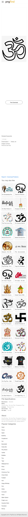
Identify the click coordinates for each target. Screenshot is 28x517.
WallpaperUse (5, 463)
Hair (3, 480)
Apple (3, 433)
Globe (3, 489)
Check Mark (5, 475)
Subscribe (4, 447)
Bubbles (4, 455)
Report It (4, 177)
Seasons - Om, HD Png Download (10, 252)
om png (4, 139)
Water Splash (5, 497)
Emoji (3, 469)
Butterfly (4, 435)
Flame (3, 430)
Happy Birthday (5, 483)
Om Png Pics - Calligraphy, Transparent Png (13, 381)
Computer (4, 492)
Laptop (3, 452)
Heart (3, 427)
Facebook (4, 506)
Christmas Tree (5, 472)
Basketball (4, 444)
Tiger (3, 461)
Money (3, 508)
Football (4, 478)
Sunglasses (5, 438)
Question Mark (5, 503)
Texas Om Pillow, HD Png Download (11, 367)
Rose (3, 466)
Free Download (14, 102)
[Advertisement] (14, 22)
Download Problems (12, 177)
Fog (3, 458)
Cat (2, 441)
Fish (3, 486)
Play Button (4, 449)
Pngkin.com (5, 500)
